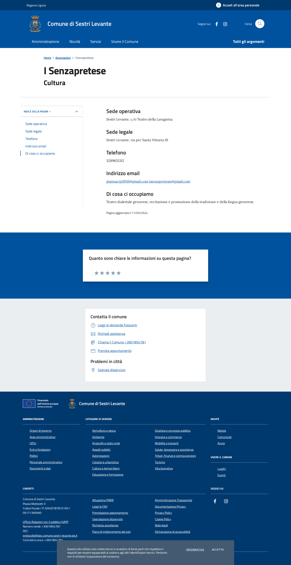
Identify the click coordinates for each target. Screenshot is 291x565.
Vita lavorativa (164, 468)
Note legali (161, 525)
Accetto (218, 549)
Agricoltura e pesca (104, 430)
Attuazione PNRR (103, 500)
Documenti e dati (40, 468)
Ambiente (98, 437)
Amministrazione (45, 41)
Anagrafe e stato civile (106, 443)
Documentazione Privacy (170, 506)
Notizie (222, 430)
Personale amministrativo (46, 462)
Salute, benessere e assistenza (174, 449)
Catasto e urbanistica (105, 462)
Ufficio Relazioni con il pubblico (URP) (45, 522)
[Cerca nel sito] (259, 23)
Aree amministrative (42, 437)
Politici (34, 455)
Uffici (33, 443)
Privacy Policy (163, 512)
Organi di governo (41, 430)
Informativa (195, 549)
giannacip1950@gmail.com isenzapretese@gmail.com (148, 181)
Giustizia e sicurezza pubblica (172, 430)
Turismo (160, 462)
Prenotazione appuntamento (110, 512)
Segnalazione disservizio (107, 519)
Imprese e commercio (168, 437)
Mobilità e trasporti (167, 443)
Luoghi (222, 468)
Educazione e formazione (107, 474)
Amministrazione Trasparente (173, 500)
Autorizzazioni (100, 455)
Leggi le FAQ (99, 506)
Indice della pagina (36, 111)
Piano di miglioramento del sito (111, 531)
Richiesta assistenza (105, 525)
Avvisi (221, 443)
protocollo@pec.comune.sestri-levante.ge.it (50, 535)
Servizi (95, 41)
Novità (74, 41)
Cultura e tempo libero (106, 468)
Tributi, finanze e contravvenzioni (175, 455)
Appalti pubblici (101, 449)
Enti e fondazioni (40, 449)
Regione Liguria (36, 5)
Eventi (222, 475)
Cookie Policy (163, 519)
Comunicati (225, 437)
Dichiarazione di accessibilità (172, 531)
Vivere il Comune (124, 41)
